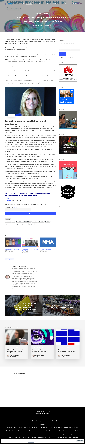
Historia (40, 430)
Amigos (20, 427)
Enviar (30, 213)
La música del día (69, 430)
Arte (25, 427)
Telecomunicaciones (42, 437)
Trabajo (54, 437)
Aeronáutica (15, 427)
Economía (76, 427)
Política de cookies (31, 442)
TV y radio (70, 437)
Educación (8, 430)
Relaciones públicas (49, 434)
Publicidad (46, 13)
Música (13, 434)
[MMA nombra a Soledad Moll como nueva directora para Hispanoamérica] (48, 242)
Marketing (8, 259)
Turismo (65, 437)
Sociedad (76, 434)
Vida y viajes (75, 437)
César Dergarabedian (37, 25)
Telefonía (49, 437)
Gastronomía (34, 430)
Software (9, 437)
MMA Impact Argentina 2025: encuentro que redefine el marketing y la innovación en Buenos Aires (30, 249)
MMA (13, 259)
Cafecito (9, 200)
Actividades (9, 427)
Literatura (9, 434)
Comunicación (39, 13)
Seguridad (64, 434)
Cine (32, 427)
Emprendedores (21, 430)
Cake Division (46, 413)
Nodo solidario (19, 434)
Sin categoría (70, 434)
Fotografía (28, 430)
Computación (42, 427)
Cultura (55, 427)
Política (36, 434)
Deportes (60, 427)
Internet (45, 430)
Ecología (71, 427)
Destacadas (65, 427)
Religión (55, 434)
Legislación (76, 430)
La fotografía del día (52, 430)
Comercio (36, 427)
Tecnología (34, 437)
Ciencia (28, 427)
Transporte (59, 437)
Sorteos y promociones (16, 437)
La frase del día (61, 430)
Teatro (29, 437)
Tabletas (24, 437)
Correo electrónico (11, 207)
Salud (60, 434)
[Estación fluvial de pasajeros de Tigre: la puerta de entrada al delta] (61, 305)
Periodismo (15, 347)
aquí (21, 64)
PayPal (8, 198)
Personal (31, 434)
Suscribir (63, 54)
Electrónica (14, 430)
